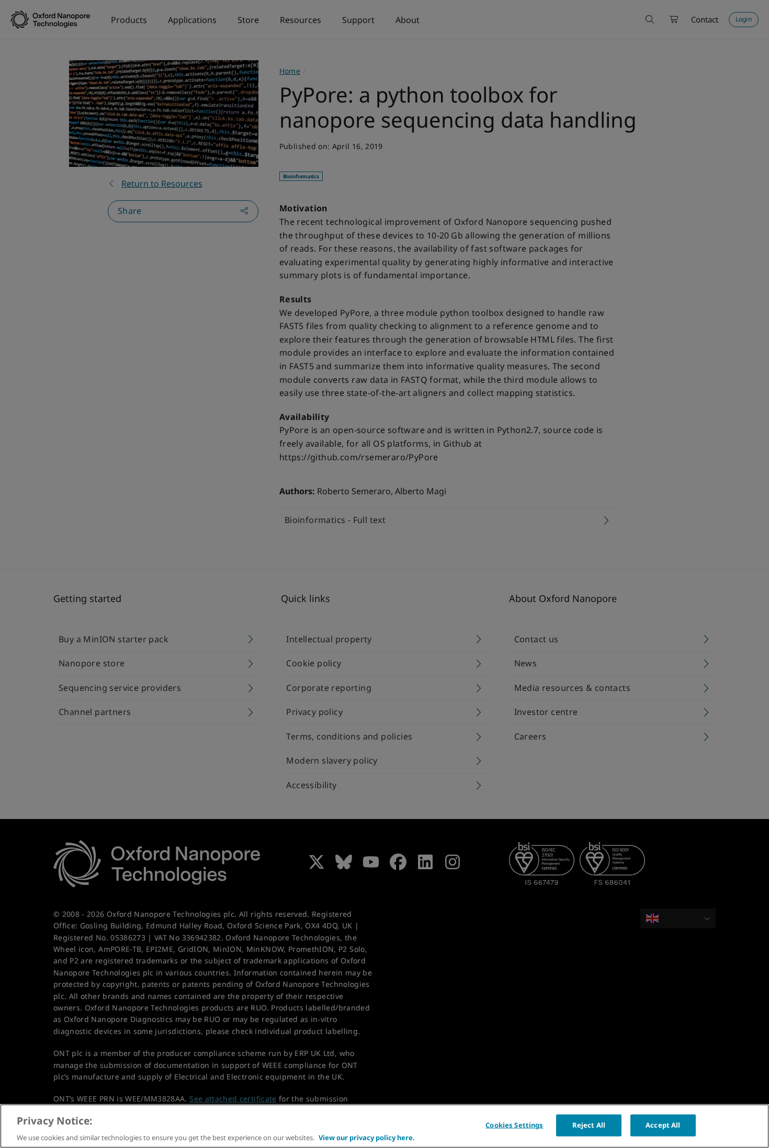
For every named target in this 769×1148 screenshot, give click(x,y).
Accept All (663, 1124)
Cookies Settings (514, 1124)
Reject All (588, 1124)
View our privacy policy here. (367, 1137)
